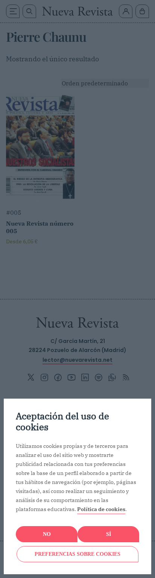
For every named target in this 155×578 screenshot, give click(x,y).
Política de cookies (101, 509)
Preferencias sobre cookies (77, 554)
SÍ (108, 534)
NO (47, 534)
